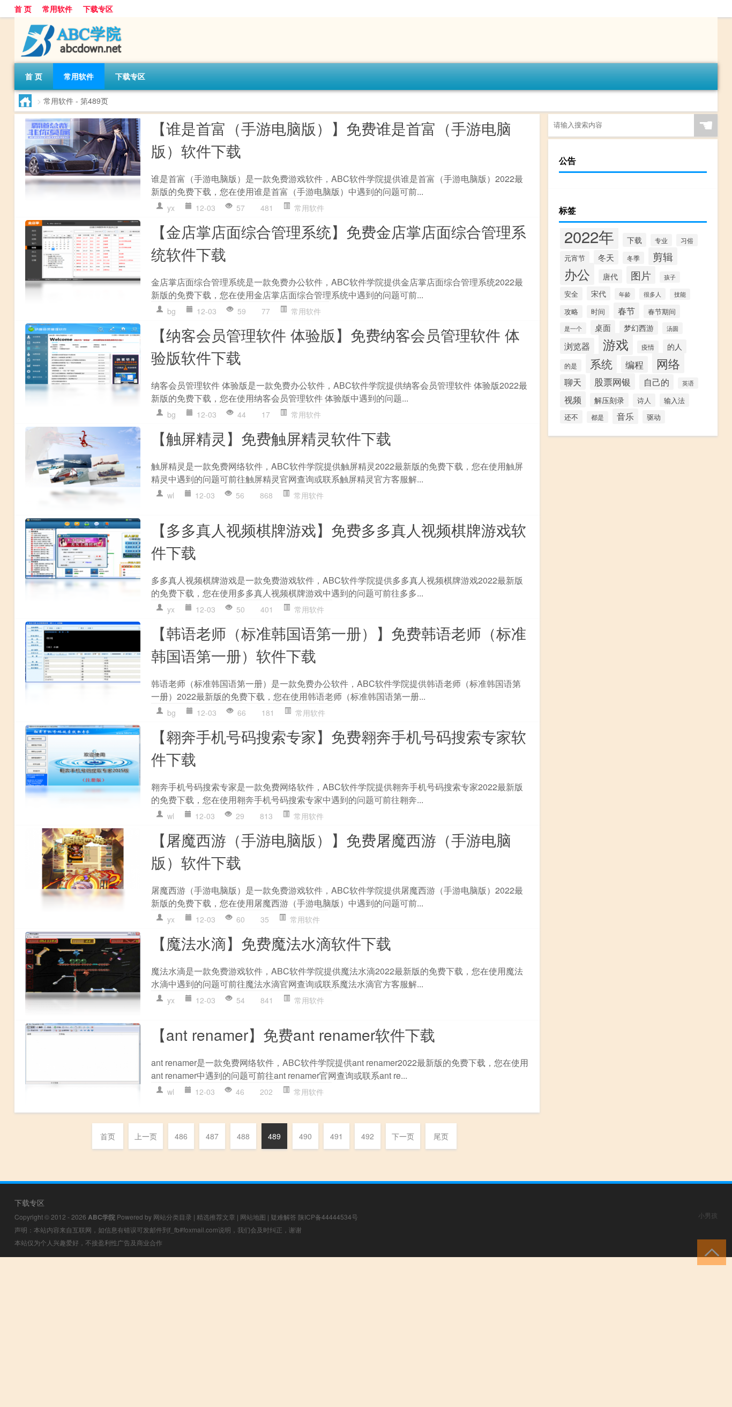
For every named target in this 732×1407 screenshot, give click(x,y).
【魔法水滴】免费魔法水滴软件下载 (271, 943)
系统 (601, 363)
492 (367, 1136)
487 (212, 1136)
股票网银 (612, 381)
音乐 (625, 416)
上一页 (146, 1136)
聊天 (572, 382)
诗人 (644, 400)
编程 (634, 364)
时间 (598, 311)
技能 (680, 294)
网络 (668, 363)
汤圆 (672, 328)
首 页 (23, 8)
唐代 (610, 276)
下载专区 (98, 8)
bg (171, 311)
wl (170, 495)
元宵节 (574, 258)
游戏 (616, 344)
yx (171, 207)
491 (336, 1136)
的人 (674, 346)
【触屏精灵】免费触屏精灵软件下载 (271, 438)
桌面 (603, 327)
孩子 (670, 277)
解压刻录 (609, 400)
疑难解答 (283, 1216)
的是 (570, 365)
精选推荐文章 (216, 1216)
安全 (571, 294)
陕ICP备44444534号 (328, 1216)
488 (243, 1136)
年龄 (625, 294)
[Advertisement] (321, 1332)
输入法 (674, 400)
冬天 (606, 257)
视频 (572, 399)
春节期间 (662, 311)
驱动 (654, 417)
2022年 (589, 236)
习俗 (687, 240)
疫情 (647, 347)
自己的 (656, 382)
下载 (634, 239)
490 (305, 1136)
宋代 (598, 293)
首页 (107, 1136)
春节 (626, 310)
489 (274, 1136)
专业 (661, 240)
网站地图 (253, 1216)
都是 (597, 417)
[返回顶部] (709, 1251)
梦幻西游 (639, 327)
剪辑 (663, 256)
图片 (641, 275)
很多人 (652, 294)
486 (181, 1136)
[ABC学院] (70, 21)
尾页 (441, 1136)
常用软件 (57, 8)
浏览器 (577, 345)
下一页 (403, 1136)
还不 (571, 417)
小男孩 (708, 1215)
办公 (577, 273)
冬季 (633, 257)
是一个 (573, 328)
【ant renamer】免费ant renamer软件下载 (293, 1034)
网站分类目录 (172, 1216)
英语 (688, 383)
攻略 (571, 311)
